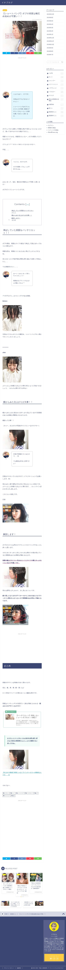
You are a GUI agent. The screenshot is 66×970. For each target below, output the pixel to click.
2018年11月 (50, 41)
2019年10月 (50, 14)
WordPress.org (53, 132)
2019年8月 (50, 17)
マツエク (55, 95)
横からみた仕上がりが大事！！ (22, 215)
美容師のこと (55, 115)
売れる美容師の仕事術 (55, 100)
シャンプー (55, 80)
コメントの (53, 130)
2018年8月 (50, 51)
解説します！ (16, 218)
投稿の (52, 127)
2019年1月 (50, 34)
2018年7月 (50, 54)
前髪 (14, 795)
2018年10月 (50, 44)
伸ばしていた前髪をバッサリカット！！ (23, 211)
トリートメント (55, 84)
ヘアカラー (55, 91)
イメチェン (6, 793)
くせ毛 (55, 73)
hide (27, 204)
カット (4, 10)
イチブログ (7, 2)
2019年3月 (50, 27)
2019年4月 (50, 24)
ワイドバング (7, 795)
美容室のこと (55, 112)
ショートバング (20, 793)
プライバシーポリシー (9, 968)
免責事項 (19, 968)
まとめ (14, 220)
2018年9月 (50, 48)
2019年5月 (50, 21)
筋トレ (55, 108)
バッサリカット (30, 793)
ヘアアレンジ (55, 88)
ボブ (37, 793)
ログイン (51, 125)
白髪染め (55, 104)
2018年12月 (50, 37)
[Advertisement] (22, 71)
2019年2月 (50, 31)
